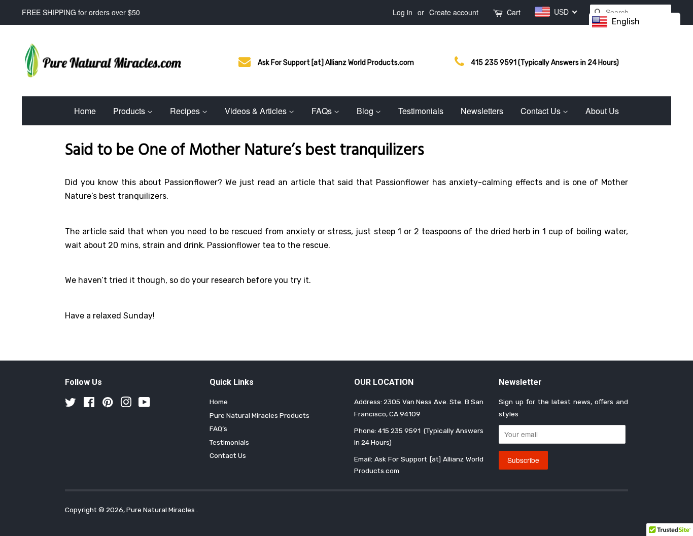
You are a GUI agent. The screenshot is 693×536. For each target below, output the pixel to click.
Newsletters (482, 111)
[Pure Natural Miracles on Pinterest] (107, 404)
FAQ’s (218, 428)
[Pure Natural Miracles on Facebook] (89, 404)
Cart (514, 12)
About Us (602, 111)
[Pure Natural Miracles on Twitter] (70, 404)
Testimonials (420, 111)
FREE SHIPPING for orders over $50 (81, 12)
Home (85, 111)
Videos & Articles (257, 111)
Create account (453, 12)
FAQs (322, 111)
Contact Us (542, 111)
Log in (402, 12)
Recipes (186, 111)
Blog (366, 111)
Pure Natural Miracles (161, 510)
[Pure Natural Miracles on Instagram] (125, 404)
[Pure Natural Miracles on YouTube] (144, 404)
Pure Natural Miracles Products (259, 415)
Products (130, 111)
